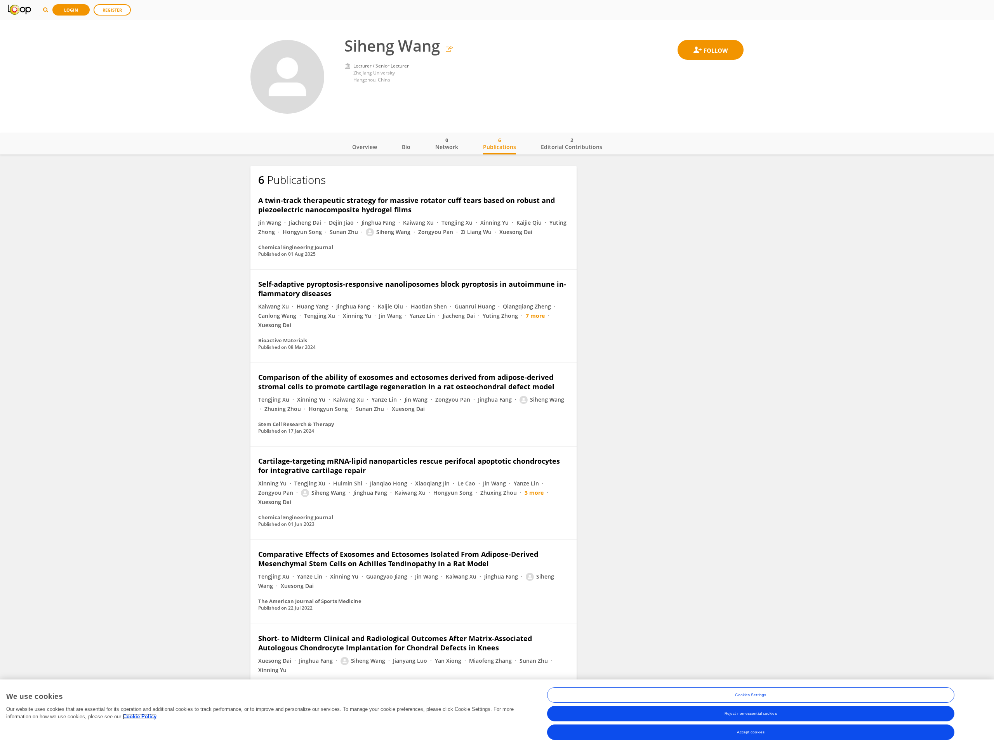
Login (71, 10)
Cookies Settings (750, 695)
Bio (406, 147)
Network (446, 144)
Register (112, 10)
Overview (364, 147)
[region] (497, 709)
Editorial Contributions (571, 144)
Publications (499, 144)
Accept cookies (751, 732)
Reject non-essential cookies (751, 713)
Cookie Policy (139, 716)
